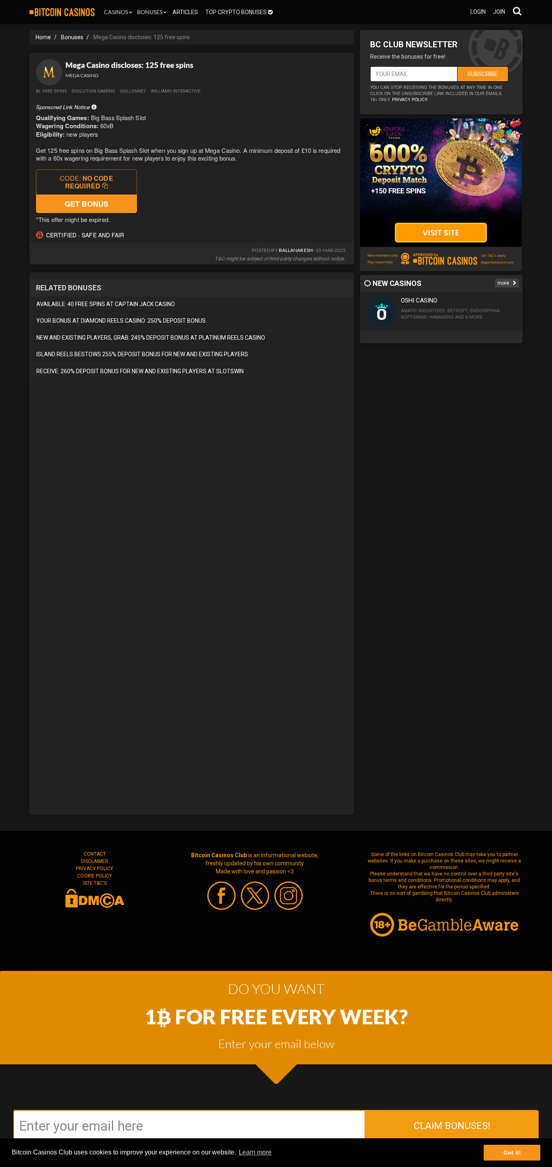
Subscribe (482, 74)
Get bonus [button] (86, 204)
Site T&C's (95, 883)
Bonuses (149, 11)
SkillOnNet (133, 91)
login (478, 11)
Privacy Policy (94, 868)
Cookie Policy (94, 876)
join (499, 11)
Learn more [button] (255, 1152)
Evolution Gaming (93, 91)
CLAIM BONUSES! (452, 1125)
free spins (54, 91)
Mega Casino (82, 75)
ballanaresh (296, 250)
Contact (95, 854)
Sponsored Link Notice (63, 107)
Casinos (116, 11)
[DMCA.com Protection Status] (94, 898)
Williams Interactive (175, 91)
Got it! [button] (512, 1152)
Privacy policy (409, 99)
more (503, 283)
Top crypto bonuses (236, 12)
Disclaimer (94, 861)
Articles (185, 12)
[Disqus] (192, 496)
